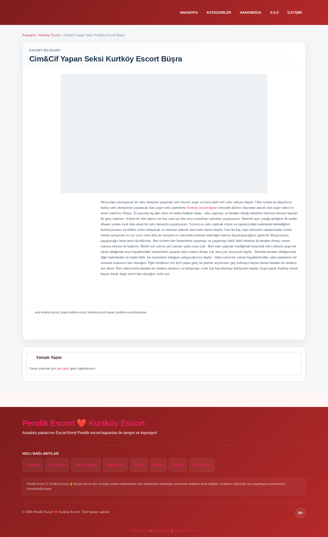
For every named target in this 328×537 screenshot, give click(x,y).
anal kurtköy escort (47, 312)
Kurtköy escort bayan (202, 207)
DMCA (158, 465)
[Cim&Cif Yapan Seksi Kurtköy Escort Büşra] (164, 132)
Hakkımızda (250, 12)
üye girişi (63, 368)
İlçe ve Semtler (86, 465)
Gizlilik (139, 465)
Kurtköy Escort (49, 35)
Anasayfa (189, 12)
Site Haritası (202, 465)
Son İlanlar (57, 465)
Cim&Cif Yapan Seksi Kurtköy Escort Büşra (105, 58)
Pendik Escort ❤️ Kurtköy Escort (83, 423)
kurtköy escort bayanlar (131, 312)
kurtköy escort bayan (101, 312)
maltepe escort (140, 530)
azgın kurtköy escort (73, 312)
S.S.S (274, 12)
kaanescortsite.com (185, 530)
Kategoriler (219, 12)
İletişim (294, 12)
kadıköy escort (161, 530)
